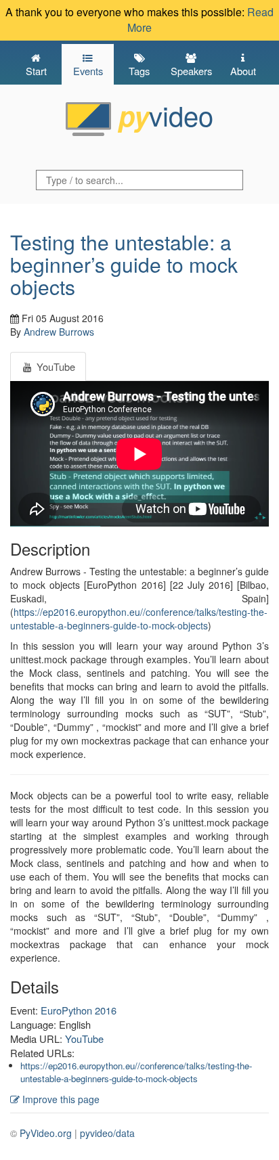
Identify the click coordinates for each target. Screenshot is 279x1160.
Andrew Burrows (59, 331)
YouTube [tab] (54, 366)
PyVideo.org (46, 1133)
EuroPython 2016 (78, 1010)
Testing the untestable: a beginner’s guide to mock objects (124, 264)
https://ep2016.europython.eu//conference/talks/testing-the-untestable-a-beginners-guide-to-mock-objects (138, 618)
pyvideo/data (107, 1133)
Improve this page (60, 1099)
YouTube (84, 1038)
